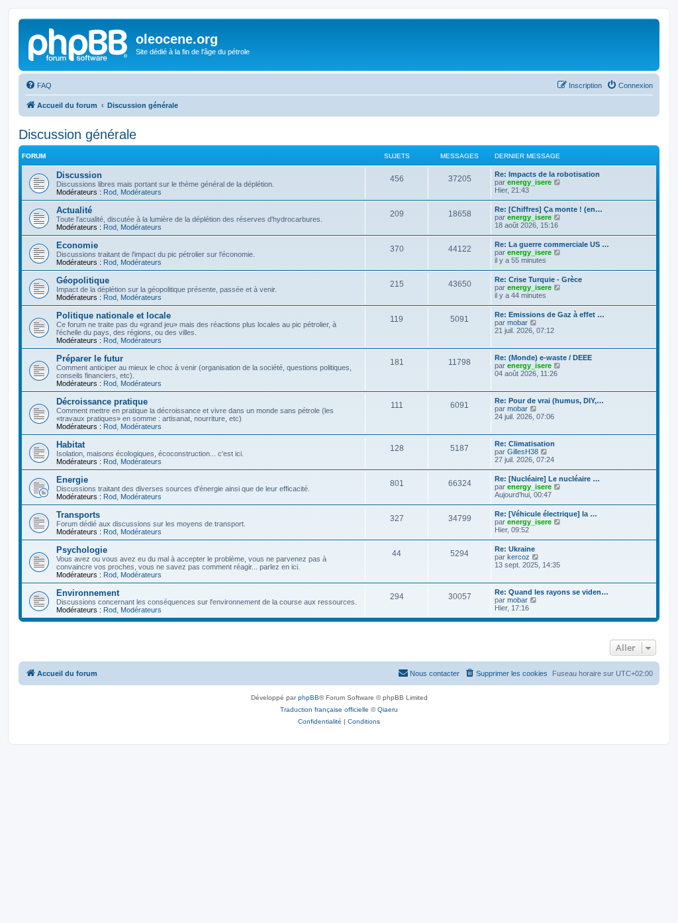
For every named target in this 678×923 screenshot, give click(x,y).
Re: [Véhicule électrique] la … (546, 514)
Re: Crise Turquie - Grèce (538, 279)
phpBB (308, 697)
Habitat (70, 445)
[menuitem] (38, 85)
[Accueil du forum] (79, 43)
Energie (72, 480)
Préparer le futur (89, 359)
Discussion (79, 175)
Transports (78, 515)
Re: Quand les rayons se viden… (551, 592)
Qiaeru (387, 709)
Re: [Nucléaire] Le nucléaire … (547, 479)
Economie (77, 245)
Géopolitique (82, 280)
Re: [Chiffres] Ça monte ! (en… (549, 209)
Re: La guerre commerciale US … (552, 244)
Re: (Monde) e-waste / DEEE (543, 358)
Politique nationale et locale (113, 315)
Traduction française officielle (324, 709)
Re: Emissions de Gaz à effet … (550, 314)
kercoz (518, 557)
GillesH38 (522, 452)
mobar (517, 322)
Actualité (74, 210)
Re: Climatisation (525, 444)
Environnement (87, 593)
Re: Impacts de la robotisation (547, 174)
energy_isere (529, 182)
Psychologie (81, 550)
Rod (110, 192)
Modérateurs (141, 192)
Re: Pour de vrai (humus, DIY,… (549, 401)
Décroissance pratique (102, 402)
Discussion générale (77, 134)
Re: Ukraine (515, 549)
